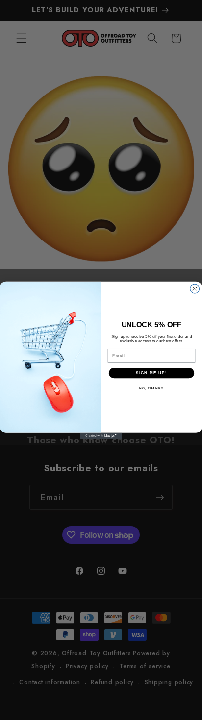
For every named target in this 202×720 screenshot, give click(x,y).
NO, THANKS (151, 388)
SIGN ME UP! (151, 372)
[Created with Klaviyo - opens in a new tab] (101, 435)
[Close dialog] (195, 288)
